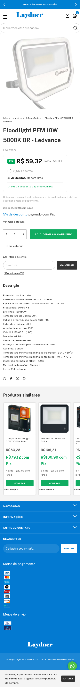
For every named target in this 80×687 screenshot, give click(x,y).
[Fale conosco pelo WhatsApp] (72, 666)
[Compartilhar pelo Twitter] (17, 379)
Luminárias (16, 118)
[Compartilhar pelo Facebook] (11, 379)
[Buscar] (75, 28)
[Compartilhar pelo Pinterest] (24, 379)
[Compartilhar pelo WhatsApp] (4, 379)
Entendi (68, 678)
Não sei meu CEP (14, 273)
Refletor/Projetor (33, 118)
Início (5, 118)
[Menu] (6, 16)
